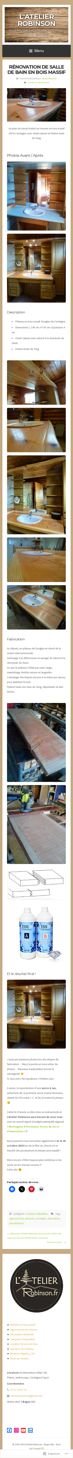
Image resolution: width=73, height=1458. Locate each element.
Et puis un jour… (55, 1242)
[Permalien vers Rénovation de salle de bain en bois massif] (36, 105)
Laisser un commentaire (38, 82)
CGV (32, 1353)
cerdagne (41, 1218)
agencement (16, 1218)
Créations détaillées (37, 1213)
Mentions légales (19, 1353)
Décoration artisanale (22, 1334)
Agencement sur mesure (23, 1329)
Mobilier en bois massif (22, 1324)
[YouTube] (23, 1430)
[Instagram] (16, 1430)
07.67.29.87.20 (19, 1389)
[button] (36, 196)
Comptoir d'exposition (22, 1339)
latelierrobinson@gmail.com (26, 1396)
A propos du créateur (22, 1349)
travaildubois (16, 1223)
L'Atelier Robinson (36, 20)
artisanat (29, 1218)
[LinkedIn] (30, 1430)
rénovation (54, 1218)
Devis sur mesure (19, 1358)
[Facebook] (9, 1430)
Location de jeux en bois (24, 1344)
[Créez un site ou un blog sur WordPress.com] (42, 1448)
